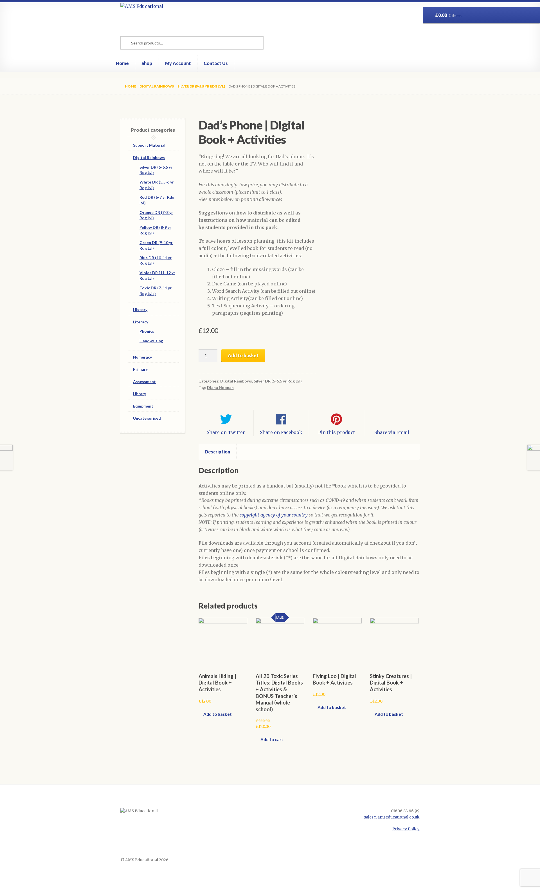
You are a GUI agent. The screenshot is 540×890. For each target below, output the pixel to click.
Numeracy (142, 357)
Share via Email (392, 432)
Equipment (143, 406)
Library (139, 393)
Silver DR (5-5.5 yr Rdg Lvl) (201, 86)
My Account (178, 63)
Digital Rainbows (157, 86)
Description (217, 451)
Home (122, 63)
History (140, 309)
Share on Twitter (226, 432)
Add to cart (271, 739)
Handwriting (151, 340)
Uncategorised (147, 418)
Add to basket (243, 355)
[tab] (218, 452)
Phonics (147, 331)
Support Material (149, 145)
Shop (146, 63)
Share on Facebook (281, 432)
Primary (140, 369)
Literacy (140, 321)
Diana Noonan (220, 387)
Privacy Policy (406, 829)
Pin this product (336, 432)
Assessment (144, 381)
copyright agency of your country (274, 515)
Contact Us (216, 63)
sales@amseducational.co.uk (392, 817)
